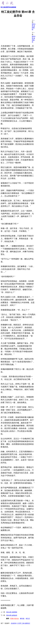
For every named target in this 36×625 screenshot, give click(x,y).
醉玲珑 (22, 618)
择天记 (28, 618)
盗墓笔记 (27, 623)
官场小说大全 (14, 618)
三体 (22, 623)
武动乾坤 (13, 623)
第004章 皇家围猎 (11, 612)
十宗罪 (19, 623)
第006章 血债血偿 (11, 615)
